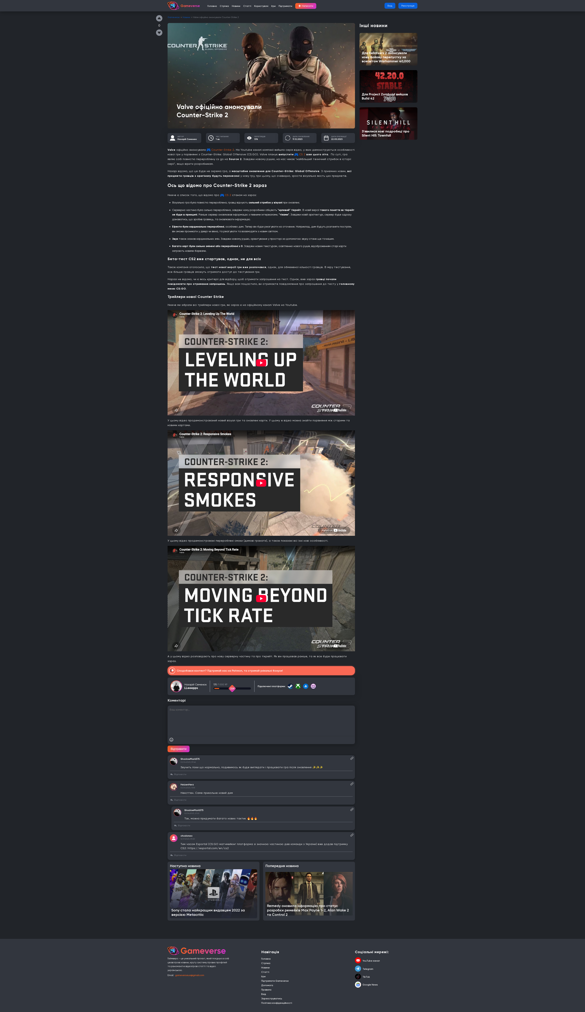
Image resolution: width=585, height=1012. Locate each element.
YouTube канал (371, 960)
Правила (266, 989)
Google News (370, 984)
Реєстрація (407, 5)
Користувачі (261, 6)
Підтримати (285, 6)
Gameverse (174, 17)
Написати (305, 6)
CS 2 (302, 154)
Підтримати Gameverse (275, 980)
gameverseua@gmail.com (189, 975)
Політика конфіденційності (276, 1002)
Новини (236, 6)
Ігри (273, 6)
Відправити (178, 749)
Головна (212, 6)
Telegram (368, 969)
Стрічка (224, 6)
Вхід (390, 5)
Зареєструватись (271, 998)
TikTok (366, 976)
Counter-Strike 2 (222, 149)
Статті (247, 6)
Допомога (267, 985)
